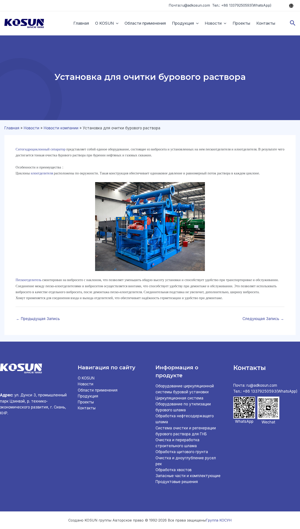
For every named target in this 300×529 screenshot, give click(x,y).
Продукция (183, 23)
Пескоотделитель (28, 280)
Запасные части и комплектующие (187, 476)
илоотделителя (42, 173)
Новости (213, 23)
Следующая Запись (263, 319)
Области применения (145, 23)
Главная (81, 23)
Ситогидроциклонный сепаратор (40, 149)
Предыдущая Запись (38, 319)
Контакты (265, 23)
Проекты (241, 23)
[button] (116, 23)
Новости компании (61, 128)
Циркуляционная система (179, 398)
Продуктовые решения (176, 482)
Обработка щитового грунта (181, 452)
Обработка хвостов (173, 470)
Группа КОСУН (219, 520)
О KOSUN (104, 23)
